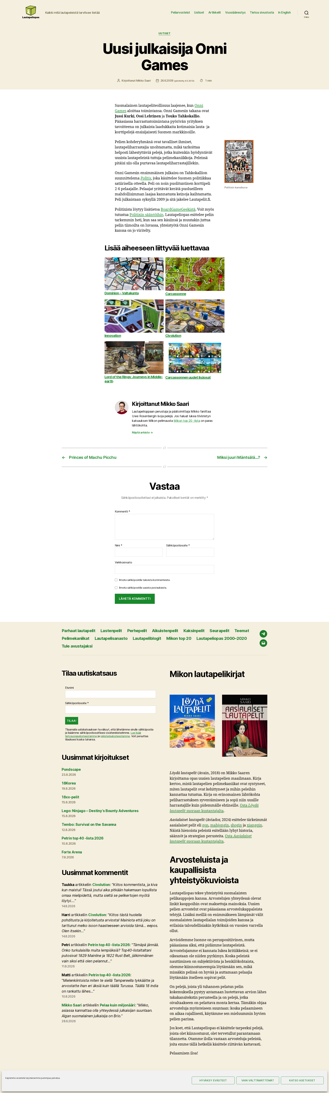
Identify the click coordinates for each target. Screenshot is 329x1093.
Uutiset (199, 12)
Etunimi (69, 687)
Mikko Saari (143, 80)
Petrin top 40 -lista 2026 (82, 838)
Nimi (118, 545)
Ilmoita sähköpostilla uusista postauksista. (143, 587)
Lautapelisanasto (111, 638)
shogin (236, 825)
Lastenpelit (111, 630)
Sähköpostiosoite (178, 545)
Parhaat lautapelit (78, 630)
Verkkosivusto (123, 562)
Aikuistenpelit (165, 630)
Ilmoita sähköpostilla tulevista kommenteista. (144, 580)
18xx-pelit (70, 797)
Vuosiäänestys (235, 12)
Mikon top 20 (178, 638)
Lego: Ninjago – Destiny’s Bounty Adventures (100, 811)
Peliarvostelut (180, 12)
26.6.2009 (177, 80)
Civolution (101, 885)
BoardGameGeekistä (178, 209)
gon (205, 825)
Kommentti (122, 511)
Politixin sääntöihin (146, 215)
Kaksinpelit (194, 630)
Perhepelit (137, 630)
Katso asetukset (302, 1080)
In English (284, 12)
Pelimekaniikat (75, 638)
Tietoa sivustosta (262, 12)
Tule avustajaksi (77, 646)
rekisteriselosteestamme (115, 736)
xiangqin (254, 825)
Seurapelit (219, 630)
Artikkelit (214, 12)
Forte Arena (72, 852)
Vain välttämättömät (257, 1080)
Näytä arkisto (142, 432)
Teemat (241, 630)
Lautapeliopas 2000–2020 (221, 638)
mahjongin (219, 825)
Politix (146, 178)
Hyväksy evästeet (213, 1080)
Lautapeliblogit (147, 638)
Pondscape (71, 769)
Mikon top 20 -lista (187, 420)
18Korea (69, 783)
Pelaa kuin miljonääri (117, 1005)
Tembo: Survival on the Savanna (89, 824)
